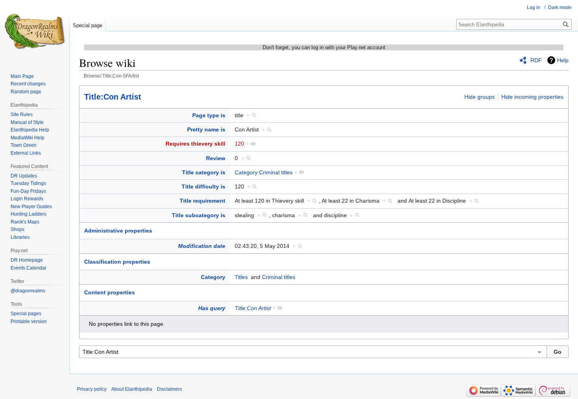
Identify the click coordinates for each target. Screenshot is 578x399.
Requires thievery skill (195, 143)
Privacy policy (92, 389)
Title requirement (202, 201)
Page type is (208, 115)
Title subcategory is (198, 215)
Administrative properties (118, 230)
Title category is (203, 172)
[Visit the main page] (34, 31)
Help (563, 60)
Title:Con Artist (112, 96)
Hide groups (479, 97)
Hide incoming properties (532, 97)
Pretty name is (206, 129)
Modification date (201, 246)
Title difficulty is (203, 186)
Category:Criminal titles (264, 172)
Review (215, 158)
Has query (211, 308)
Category (213, 277)
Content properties (109, 292)
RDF (536, 60)
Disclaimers (169, 389)
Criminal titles (278, 277)
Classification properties (117, 262)
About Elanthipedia (131, 389)
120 (239, 143)
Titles (241, 277)
